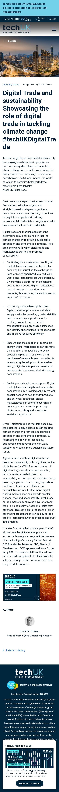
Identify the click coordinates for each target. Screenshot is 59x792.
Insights (12, 41)
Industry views (11, 84)
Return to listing (15, 650)
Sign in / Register (12, 19)
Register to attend (29, 783)
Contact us (41, 19)
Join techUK (27, 19)
